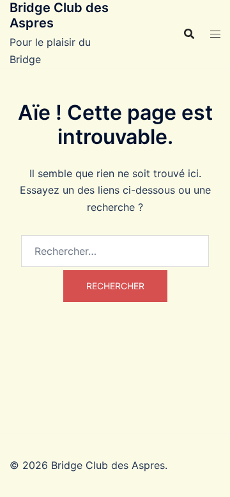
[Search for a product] (189, 34)
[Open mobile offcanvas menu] (215, 34)
